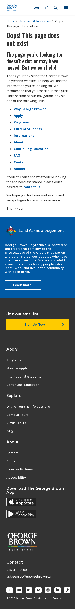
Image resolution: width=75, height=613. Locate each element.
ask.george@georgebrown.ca (28, 576)
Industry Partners (19, 469)
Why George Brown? (30, 109)
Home (10, 21)
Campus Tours (17, 415)
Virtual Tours (16, 423)
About (19, 142)
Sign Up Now (35, 324)
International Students (23, 376)
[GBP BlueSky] (38, 590)
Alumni (19, 169)
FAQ (17, 155)
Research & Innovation (35, 21)
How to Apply (17, 368)
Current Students (28, 129)
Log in (38, 7)
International (24, 135)
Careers (12, 453)
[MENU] (66, 7)
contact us (31, 187)
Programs (22, 122)
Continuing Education (31, 149)
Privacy (57, 598)
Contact (20, 162)
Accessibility (16, 477)
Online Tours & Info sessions (28, 406)
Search (55, 8)
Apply (18, 115)
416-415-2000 (16, 570)
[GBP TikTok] (67, 590)
